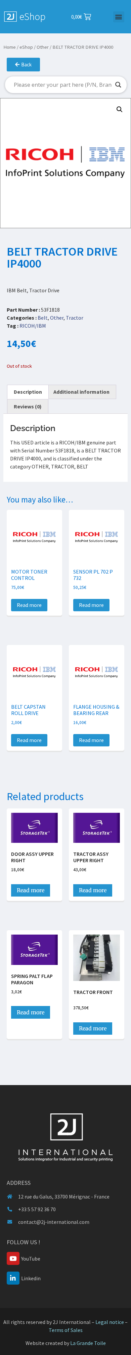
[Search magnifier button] (118, 84)
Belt (43, 317)
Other (43, 47)
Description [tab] (28, 391)
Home (9, 47)
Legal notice (109, 1322)
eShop (26, 47)
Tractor (74, 317)
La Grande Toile (88, 1343)
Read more (29, 605)
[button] (118, 16)
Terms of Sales (66, 1330)
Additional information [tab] (81, 391)
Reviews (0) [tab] (28, 406)
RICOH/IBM (32, 325)
